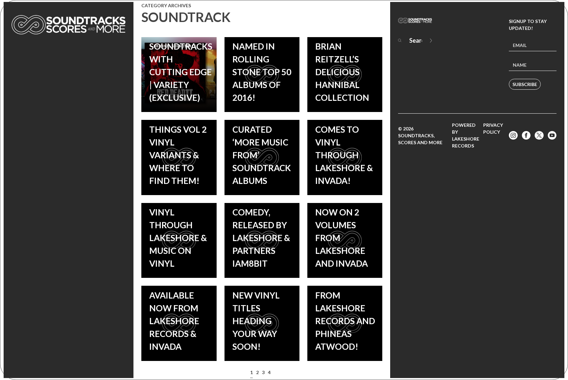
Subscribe (524, 84)
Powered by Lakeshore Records (465, 135)
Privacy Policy (493, 128)
